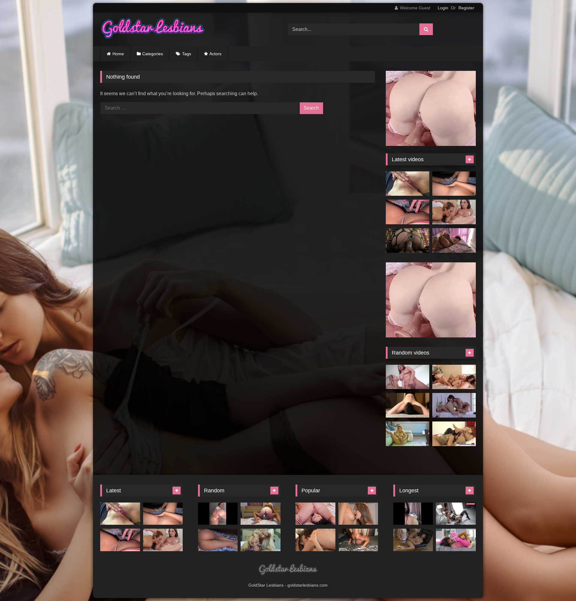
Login (443, 7)
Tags (186, 53)
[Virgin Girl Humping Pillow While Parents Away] (454, 240)
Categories (152, 53)
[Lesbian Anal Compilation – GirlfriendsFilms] (413, 540)
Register (466, 7)
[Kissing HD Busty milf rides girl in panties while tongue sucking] (315, 540)
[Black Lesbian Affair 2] (456, 540)
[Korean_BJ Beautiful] (413, 514)
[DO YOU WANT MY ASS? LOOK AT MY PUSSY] (218, 540)
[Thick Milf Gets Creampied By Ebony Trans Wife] (260, 514)
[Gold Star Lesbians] (152, 29)
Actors (215, 53)
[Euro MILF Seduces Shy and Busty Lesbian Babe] (407, 377)
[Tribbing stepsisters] (358, 540)
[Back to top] (557, 583)
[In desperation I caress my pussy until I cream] (454, 183)
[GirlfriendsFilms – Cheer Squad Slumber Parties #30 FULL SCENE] (315, 514)
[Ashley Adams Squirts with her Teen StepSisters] (454, 377)
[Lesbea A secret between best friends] (358, 514)
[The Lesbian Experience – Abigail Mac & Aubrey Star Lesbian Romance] (454, 405)
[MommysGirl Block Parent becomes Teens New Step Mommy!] (454, 212)
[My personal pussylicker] (407, 405)
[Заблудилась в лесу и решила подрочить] (407, 183)
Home (118, 53)
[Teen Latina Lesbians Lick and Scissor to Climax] (454, 433)
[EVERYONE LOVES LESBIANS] (407, 433)
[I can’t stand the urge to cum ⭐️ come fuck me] (407, 212)
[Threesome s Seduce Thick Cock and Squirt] (260, 540)
